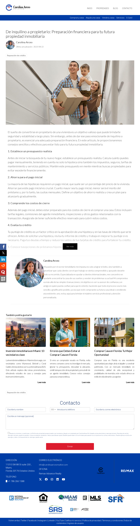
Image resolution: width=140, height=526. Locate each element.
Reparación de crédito (16, 55)
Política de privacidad (91, 520)
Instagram (42, 520)
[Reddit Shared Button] (3, 265)
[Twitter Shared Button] (3, 253)
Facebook (32, 520)
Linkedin (51, 520)
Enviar (70, 446)
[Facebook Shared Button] (3, 247)
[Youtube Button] (63, 479)
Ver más (70, 246)
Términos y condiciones (112, 520)
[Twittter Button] (40, 479)
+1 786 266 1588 (16, 481)
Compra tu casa (77, 18)
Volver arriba (13, 520)
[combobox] (53, 409)
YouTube (60, 520)
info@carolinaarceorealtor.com (53, 464)
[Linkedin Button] (57, 479)
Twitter (24, 520)
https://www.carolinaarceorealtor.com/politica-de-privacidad (60, 437)
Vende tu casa (108, 18)
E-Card (129, 18)
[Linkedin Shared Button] (3, 259)
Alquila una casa (93, 18)
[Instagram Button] (52, 479)
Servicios (120, 18)
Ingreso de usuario (76, 523)
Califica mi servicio (73, 520)
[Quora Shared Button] (3, 272)
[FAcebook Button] (46, 479)
